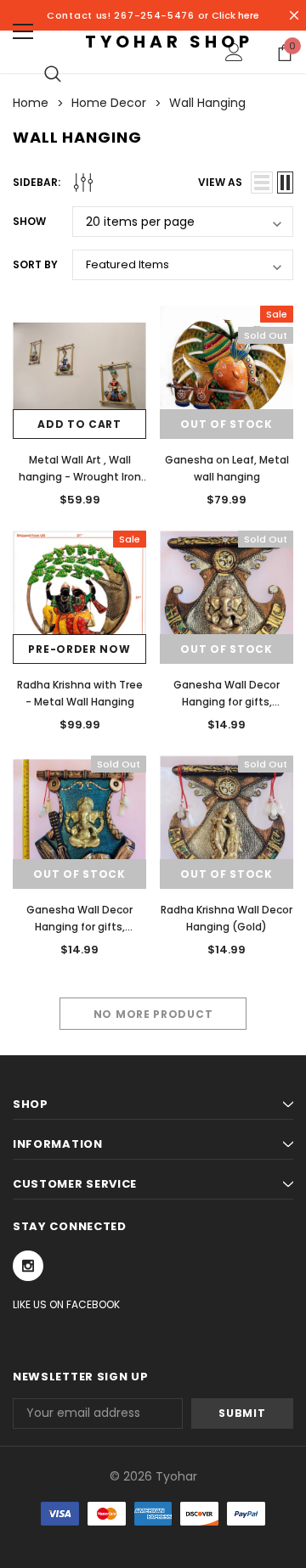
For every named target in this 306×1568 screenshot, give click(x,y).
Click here (235, 15)
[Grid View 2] (285, 182)
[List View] (262, 182)
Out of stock (226, 424)
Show (29, 221)
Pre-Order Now (79, 649)
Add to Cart (79, 424)
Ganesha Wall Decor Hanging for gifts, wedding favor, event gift (80, 926)
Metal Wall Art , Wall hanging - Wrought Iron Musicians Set (80, 476)
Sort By (35, 264)
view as (220, 182)
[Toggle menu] (23, 31)
